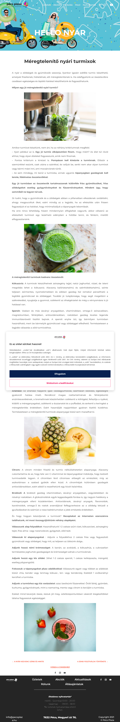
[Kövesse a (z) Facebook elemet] (55, 673)
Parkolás (68, 5)
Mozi (77, 5)
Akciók (57, 5)
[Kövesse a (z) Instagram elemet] (60, 673)
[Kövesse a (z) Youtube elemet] (65, 673)
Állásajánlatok (74, 684)
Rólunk (45, 684)
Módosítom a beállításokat (60, 383)
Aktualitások (83, 679)
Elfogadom (60, 374)
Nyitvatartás (89, 5)
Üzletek (47, 5)
